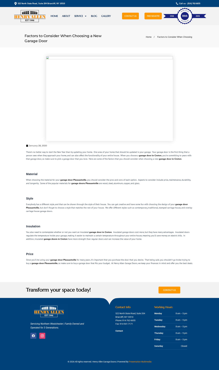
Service (78, 15)
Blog (94, 15)
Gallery (106, 15)
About (66, 15)
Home (54, 15)
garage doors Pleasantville (84, 183)
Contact (119, 331)
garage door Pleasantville (73, 180)
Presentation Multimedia (140, 361)
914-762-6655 (128, 320)
